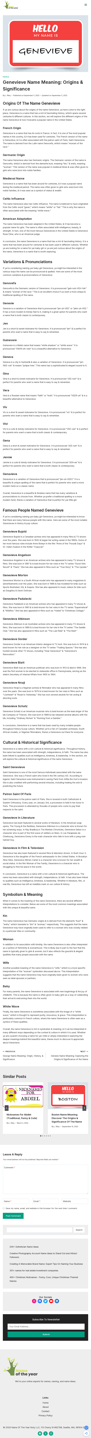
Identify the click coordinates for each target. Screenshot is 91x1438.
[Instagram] (51, 1433)
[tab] (40, 1135)
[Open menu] (85, 5)
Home (45, 1402)
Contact (45, 1411)
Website (67, 1201)
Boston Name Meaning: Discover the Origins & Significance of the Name (67, 1118)
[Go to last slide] (7, 1108)
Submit (46, 1334)
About (46, 1407)
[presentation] (23, 1095)
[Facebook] (40, 1433)
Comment (9, 1167)
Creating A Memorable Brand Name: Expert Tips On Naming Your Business (46, 1264)
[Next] (84, 1108)
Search (79, 1230)
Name (7, 1201)
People (6, 77)
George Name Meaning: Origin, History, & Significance (23, 1055)
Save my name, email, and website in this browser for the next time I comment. (41, 1208)
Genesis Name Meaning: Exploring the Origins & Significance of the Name (69, 1055)
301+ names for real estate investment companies (34, 1270)
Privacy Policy (45, 1415)
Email (36, 1201)
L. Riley (8, 95)
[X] (45, 1433)
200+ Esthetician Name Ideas (24, 1247)
